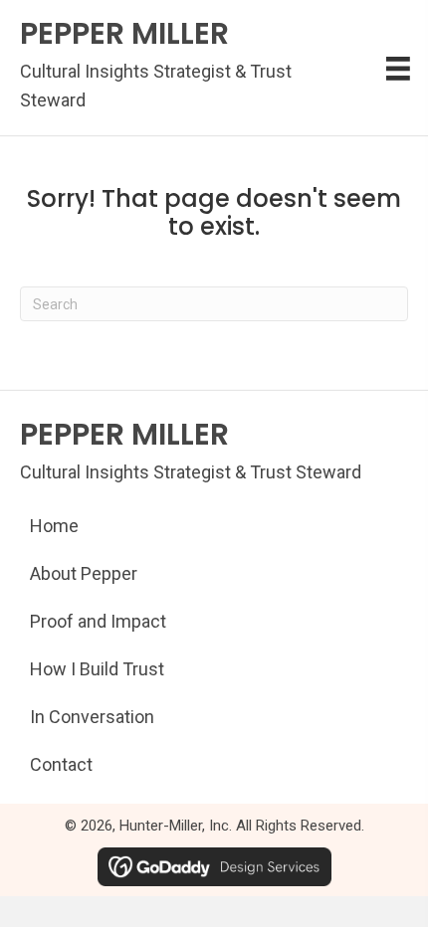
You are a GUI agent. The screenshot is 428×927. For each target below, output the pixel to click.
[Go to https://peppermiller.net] (171, 67)
